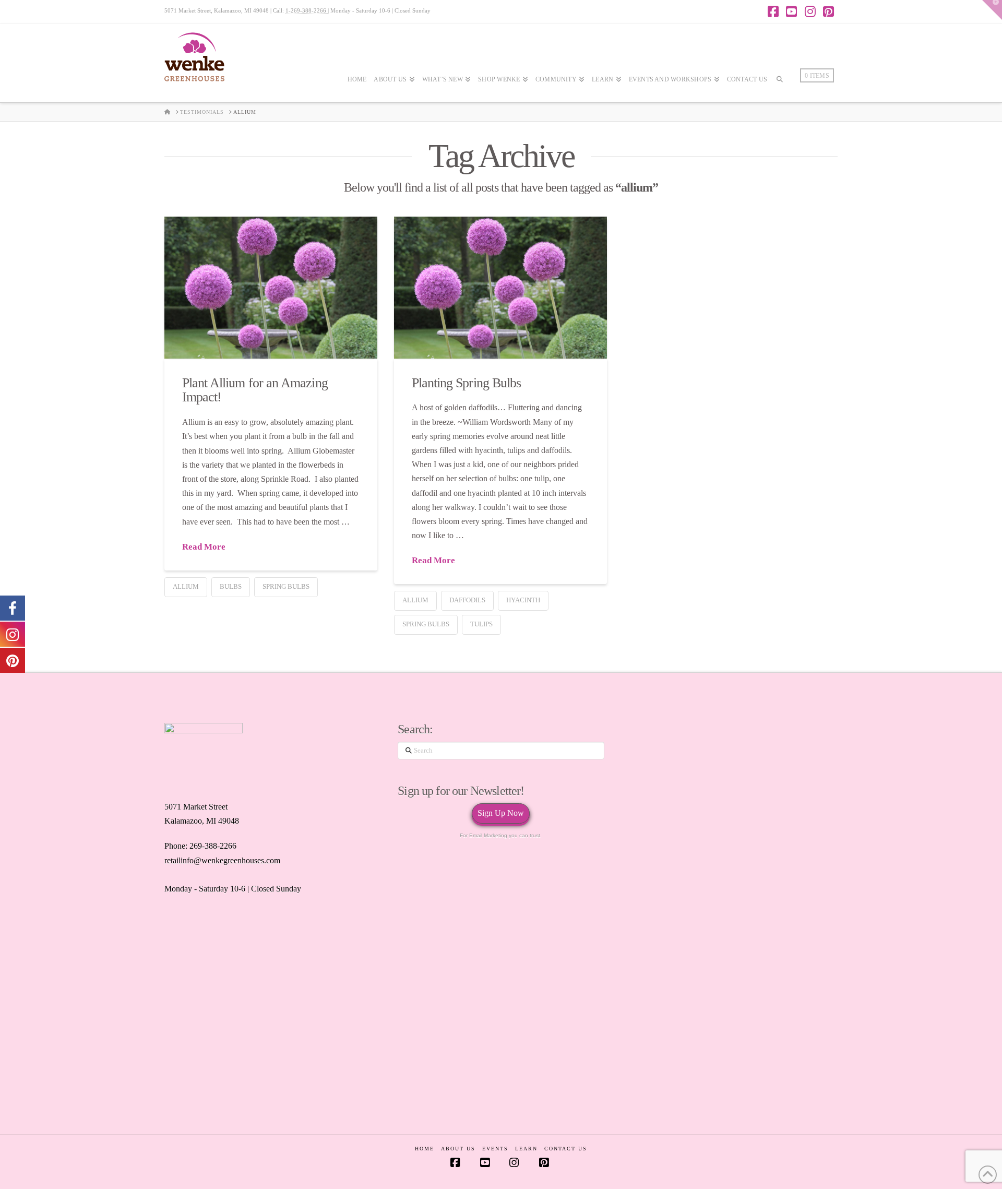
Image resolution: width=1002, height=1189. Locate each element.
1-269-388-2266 (306, 10)
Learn (526, 1148)
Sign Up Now (501, 812)
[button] (992, 10)
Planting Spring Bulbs (466, 382)
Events (495, 1148)
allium (186, 586)
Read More (203, 547)
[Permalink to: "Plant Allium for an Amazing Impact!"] (270, 288)
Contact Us (565, 1148)
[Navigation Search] (780, 110)
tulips (481, 624)
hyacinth (523, 600)
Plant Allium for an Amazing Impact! (255, 390)
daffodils (467, 600)
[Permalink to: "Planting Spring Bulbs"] (500, 288)
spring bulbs (286, 586)
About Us (458, 1148)
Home (424, 1148)
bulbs (231, 586)
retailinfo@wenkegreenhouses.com (222, 860)
